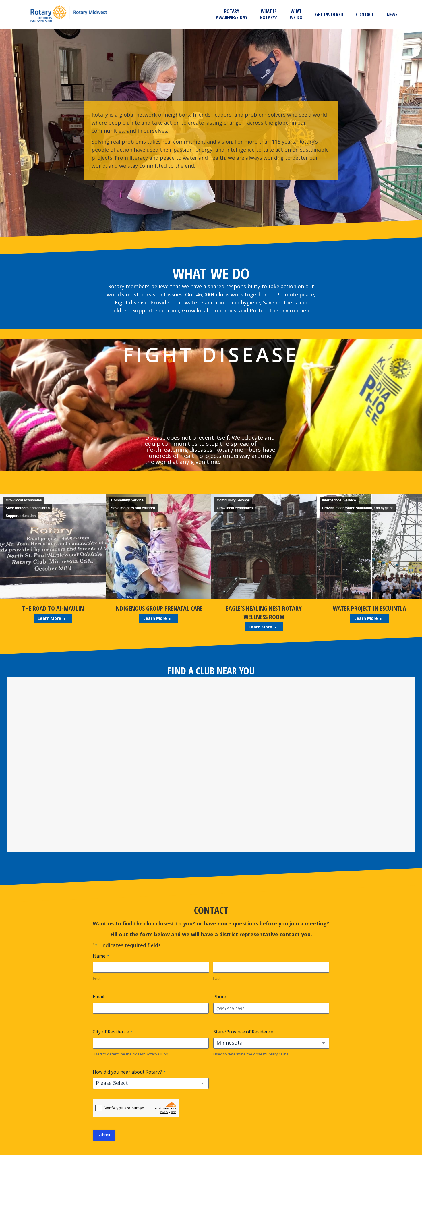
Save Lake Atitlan (369, 608)
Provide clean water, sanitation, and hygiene (252, 508)
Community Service (21, 500)
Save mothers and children (27, 508)
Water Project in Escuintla (264, 608)
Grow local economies (129, 508)
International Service (233, 500)
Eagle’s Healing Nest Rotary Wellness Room (158, 612)
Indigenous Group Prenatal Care (52, 608)
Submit (104, 1135)
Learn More (49, 618)
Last (217, 978)
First (97, 978)
